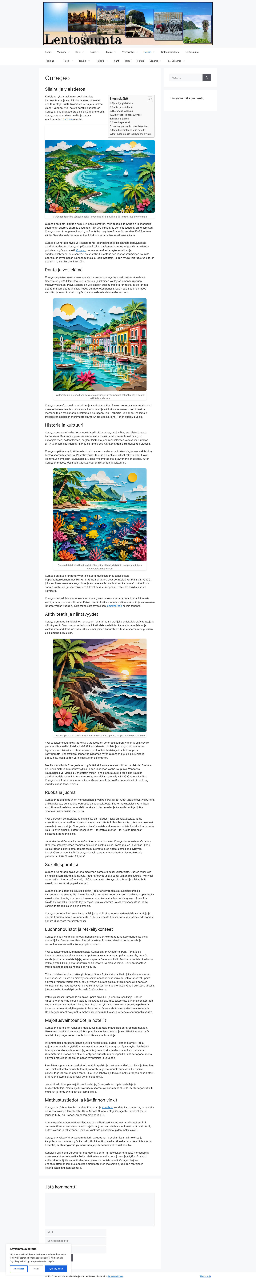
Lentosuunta (192, 52)
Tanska (82, 60)
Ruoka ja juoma (120, 118)
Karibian (68, 119)
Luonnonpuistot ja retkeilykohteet (130, 126)
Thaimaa (49, 60)
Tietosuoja (205, 1276)
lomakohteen (114, 605)
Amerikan (107, 1107)
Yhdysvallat (128, 52)
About (48, 52)
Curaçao (81, 250)
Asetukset (19, 1268)
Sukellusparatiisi (121, 122)
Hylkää (36, 1268)
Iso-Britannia (174, 60)
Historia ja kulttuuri (122, 111)
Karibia (147, 52)
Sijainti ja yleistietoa (122, 103)
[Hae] (207, 77)
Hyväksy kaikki (55, 1268)
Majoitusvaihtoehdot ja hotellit (128, 130)
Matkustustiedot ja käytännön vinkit (132, 133)
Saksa (93, 52)
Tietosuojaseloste (170, 52)
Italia (77, 52)
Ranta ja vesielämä (122, 107)
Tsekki (109, 52)
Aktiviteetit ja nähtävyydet (126, 114)
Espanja (154, 60)
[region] (38, 1259)
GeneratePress (115, 1276)
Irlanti (116, 60)
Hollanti (100, 60)
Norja (66, 60)
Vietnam (61, 52)
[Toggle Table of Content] (148, 98)
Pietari (140, 60)
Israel (128, 60)
